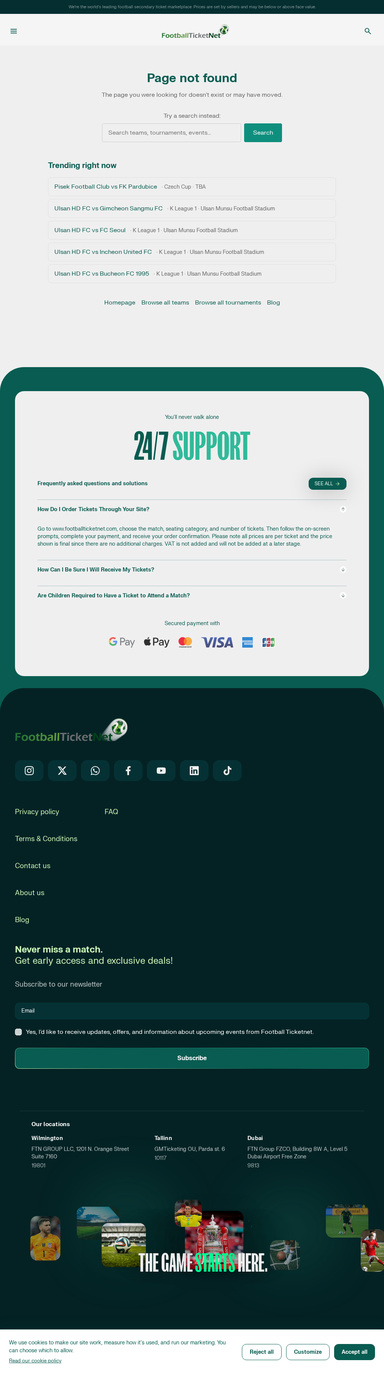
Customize (308, 1352)
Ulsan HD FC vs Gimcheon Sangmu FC (164, 208)
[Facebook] (128, 770)
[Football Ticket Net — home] (71, 729)
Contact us (32, 866)
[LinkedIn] (194, 770)
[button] (192, 527)
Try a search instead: (192, 116)
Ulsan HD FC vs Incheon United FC (159, 252)
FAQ (111, 812)
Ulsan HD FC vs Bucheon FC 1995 (157, 274)
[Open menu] (14, 31)
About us (29, 893)
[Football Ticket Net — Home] (190, 31)
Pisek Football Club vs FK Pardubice (130, 186)
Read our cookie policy (35, 1361)
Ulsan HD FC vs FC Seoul (146, 230)
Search (263, 132)
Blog (273, 302)
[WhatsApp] (95, 770)
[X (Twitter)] (62, 770)
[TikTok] (227, 770)
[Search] (367, 31)
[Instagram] (29, 770)
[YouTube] (161, 770)
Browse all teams (165, 302)
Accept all (355, 1352)
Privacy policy (37, 812)
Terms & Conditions (46, 839)
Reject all (262, 1352)
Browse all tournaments (228, 302)
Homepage (119, 302)
